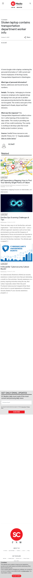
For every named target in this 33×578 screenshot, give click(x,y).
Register (19, 7)
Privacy (28, 550)
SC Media (5, 550)
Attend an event (18, 558)
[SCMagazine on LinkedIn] (20, 542)
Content (4, 20)
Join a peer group (26, 558)
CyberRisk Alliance (12, 550)
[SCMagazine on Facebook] (13, 542)
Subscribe (16, 412)
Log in (13, 7)
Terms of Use (23, 406)
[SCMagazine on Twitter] (16, 542)
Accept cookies (16, 575)
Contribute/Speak (11, 558)
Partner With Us (16, 560)
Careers (23, 550)
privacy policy (25, 571)
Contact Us (18, 550)
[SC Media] (16, 3)
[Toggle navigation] (3, 3)
